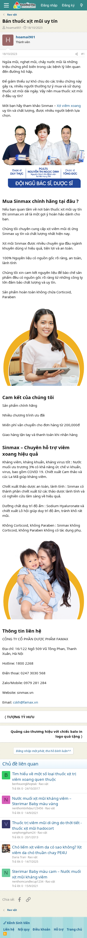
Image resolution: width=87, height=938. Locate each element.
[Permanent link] (81, 201)
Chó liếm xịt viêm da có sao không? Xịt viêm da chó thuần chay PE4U (47, 849)
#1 (83, 54)
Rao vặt (43, 784)
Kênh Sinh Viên (18, 923)
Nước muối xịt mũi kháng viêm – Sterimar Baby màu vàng (41, 801)
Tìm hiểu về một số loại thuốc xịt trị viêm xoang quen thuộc (44, 776)
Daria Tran (19, 857)
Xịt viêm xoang (69, 105)
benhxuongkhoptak (24, 784)
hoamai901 (13, 28)
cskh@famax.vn (25, 702)
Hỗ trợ (59, 929)
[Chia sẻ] (77, 54)
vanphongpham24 (23, 833)
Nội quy (23, 929)
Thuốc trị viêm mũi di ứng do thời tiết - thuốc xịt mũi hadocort (47, 825)
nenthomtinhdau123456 (27, 808)
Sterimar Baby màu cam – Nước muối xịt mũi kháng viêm (46, 874)
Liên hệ (8, 929)
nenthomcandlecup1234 (27, 882)
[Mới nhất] (81, 5)
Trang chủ (74, 929)
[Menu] (6, 5)
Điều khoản (41, 929)
